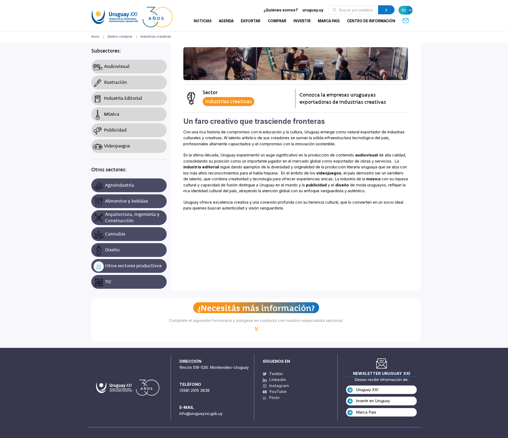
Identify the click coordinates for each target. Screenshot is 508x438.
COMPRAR (277, 21)
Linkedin (277, 379)
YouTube (277, 391)
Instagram (278, 385)
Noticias (203, 21)
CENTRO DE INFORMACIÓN (371, 21)
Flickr (273, 397)
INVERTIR (302, 21)
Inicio (95, 36)
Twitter (275, 373)
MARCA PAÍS (329, 21)
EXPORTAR (250, 21)
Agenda (226, 21)
